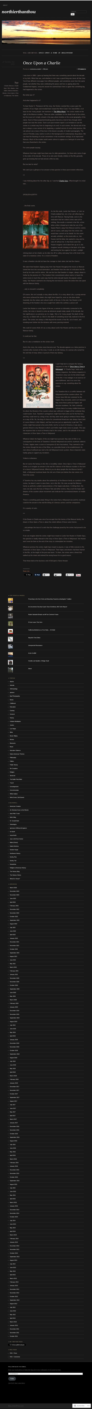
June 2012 (13, 1311)
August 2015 (13, 1184)
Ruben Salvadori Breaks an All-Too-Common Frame (43, 614)
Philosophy (13, 757)
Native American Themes (17, 754)
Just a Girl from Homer (16, 839)
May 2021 (13, 963)
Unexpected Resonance (35, 645)
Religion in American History (18, 867)
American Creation (15, 806)
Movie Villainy (14, 736)
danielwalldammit (35, 69)
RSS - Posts (13, 1353)
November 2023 (14, 895)
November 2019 (14, 1014)
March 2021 (13, 967)
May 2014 (13, 1227)
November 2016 (14, 1130)
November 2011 (14, 1332)
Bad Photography (15, 696)
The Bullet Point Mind (16, 779)
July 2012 (12, 1307)
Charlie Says (63, 181)
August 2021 (13, 956)
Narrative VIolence (15, 750)
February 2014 (14, 1238)
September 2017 (14, 1097)
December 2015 (14, 1170)
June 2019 (13, 1028)
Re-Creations (14, 768)
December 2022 (14, 909)
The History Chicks (15, 875)
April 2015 (13, 1198)
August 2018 (13, 1057)
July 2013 (12, 1264)
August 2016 (13, 1141)
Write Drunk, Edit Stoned (17, 797)
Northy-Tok (13, 860)
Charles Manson (9, 85)
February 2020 (14, 1003)
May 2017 (13, 1112)
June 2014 (13, 1224)
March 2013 (13, 1278)
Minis (11, 732)
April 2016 (13, 1155)
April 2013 (13, 1274)
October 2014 (14, 1217)
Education (13, 707)
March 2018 (13, 1075)
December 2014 (14, 1209)
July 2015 (12, 1188)
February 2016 (14, 1162)
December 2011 (14, 1329)
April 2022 (13, 934)
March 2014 (13, 1235)
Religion (12, 772)
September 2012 (14, 1300)
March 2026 (13, 887)
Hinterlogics (13, 824)
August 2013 (13, 1260)
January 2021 (14, 974)
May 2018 (13, 1068)
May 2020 (13, 996)
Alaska (12, 681)
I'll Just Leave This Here (35, 622)
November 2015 (14, 1173)
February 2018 (14, 1079)
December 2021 (14, 942)
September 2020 (14, 989)
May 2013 (13, 1271)
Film (8, 88)
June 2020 (13, 992)
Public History (14, 765)
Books (12, 699)
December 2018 (14, 1043)
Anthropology (13, 689)
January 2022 (14, 938)
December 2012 (14, 1289)
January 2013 (14, 1285)
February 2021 (14, 971)
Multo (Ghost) (14, 842)
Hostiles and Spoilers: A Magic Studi (38, 661)
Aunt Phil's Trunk (15, 813)
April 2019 (13, 1036)
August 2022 (13, 924)
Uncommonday (14, 790)
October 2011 (14, 1336)
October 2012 (14, 1296)
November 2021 (14, 945)
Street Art (12, 775)
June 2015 (13, 1191)
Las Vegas (13, 728)
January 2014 (14, 1242)
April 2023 (13, 902)
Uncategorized (14, 786)
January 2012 (14, 1325)
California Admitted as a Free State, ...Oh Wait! (41, 630)
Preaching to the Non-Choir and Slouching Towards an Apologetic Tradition (49, 599)
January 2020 (14, 1007)
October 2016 (14, 1133)
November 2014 (14, 1213)
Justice (12, 725)
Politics (12, 761)
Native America (14, 846)
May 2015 (13, 1195)
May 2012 (13, 1314)
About (5, 5)
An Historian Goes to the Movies (19, 810)
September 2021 (14, 953)
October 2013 (14, 1253)
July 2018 (12, 1061)
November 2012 (14, 1293)
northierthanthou (19, 11)
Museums (13, 743)
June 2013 (13, 1267)
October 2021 (14, 949)
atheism (12, 692)
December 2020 (14, 978)
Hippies (13, 88)
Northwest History (15, 853)
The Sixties (15, 95)
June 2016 (13, 1148)
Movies (45, 69)
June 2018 (13, 1065)
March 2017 (13, 1119)
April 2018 (13, 1072)
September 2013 (14, 1256)
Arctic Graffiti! (32, 653)
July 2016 (12, 1144)
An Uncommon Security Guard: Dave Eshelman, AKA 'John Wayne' (47, 606)
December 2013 (14, 1246)
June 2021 (13, 960)
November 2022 (14, 913)
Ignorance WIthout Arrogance (18, 828)
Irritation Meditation (15, 721)
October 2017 (14, 1094)
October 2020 (14, 985)
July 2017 (12, 1104)
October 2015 (14, 1177)
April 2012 (13, 1318)
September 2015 (14, 1180)
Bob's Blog (13, 817)
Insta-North (13, 835)
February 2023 (14, 905)
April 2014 (13, 1231)
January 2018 (14, 1083)
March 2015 (13, 1202)
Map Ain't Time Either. (34, 637)
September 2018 (14, 1054)
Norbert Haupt (14, 849)
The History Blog (15, 871)
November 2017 (14, 1090)
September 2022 (14, 920)
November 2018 (14, 1047)
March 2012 (13, 1322)
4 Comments (82, 69)
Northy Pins (13, 857)
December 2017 (14, 1086)
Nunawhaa (13, 864)
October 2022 (14, 916)
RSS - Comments (15, 1357)
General (12, 714)
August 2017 (13, 1101)
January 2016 (14, 1166)
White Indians (14, 794)
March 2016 (13, 1159)
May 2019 (13, 1032)
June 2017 (13, 1108)
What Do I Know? (15, 878)
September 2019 (14, 1018)
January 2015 (14, 1206)
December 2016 (14, 1126)
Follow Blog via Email (17, 1366)
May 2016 (13, 1151)
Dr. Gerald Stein (14, 821)
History (12, 718)
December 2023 (14, 891)
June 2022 (13, 931)
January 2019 (14, 1039)
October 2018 (14, 1050)
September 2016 (14, 1137)
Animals (12, 685)
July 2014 (12, 1220)
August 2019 (13, 1021)
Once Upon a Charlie (41, 62)
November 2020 (14, 981)
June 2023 (13, 898)
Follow (12, 1378)
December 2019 (14, 1010)
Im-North (12, 831)
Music (11, 746)
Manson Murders (13, 90)
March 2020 (13, 999)
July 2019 (12, 1025)
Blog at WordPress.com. (16, 1406)
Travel (12, 783)
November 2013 (14, 1249)
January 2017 (14, 1122)
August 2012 (13, 1303)
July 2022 (12, 927)
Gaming (12, 710)
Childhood (13, 703)
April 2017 (13, 1115)
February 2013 (14, 1282)
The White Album (60, 112)
